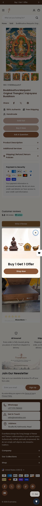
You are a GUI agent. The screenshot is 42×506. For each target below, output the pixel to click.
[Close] (35, 232)
